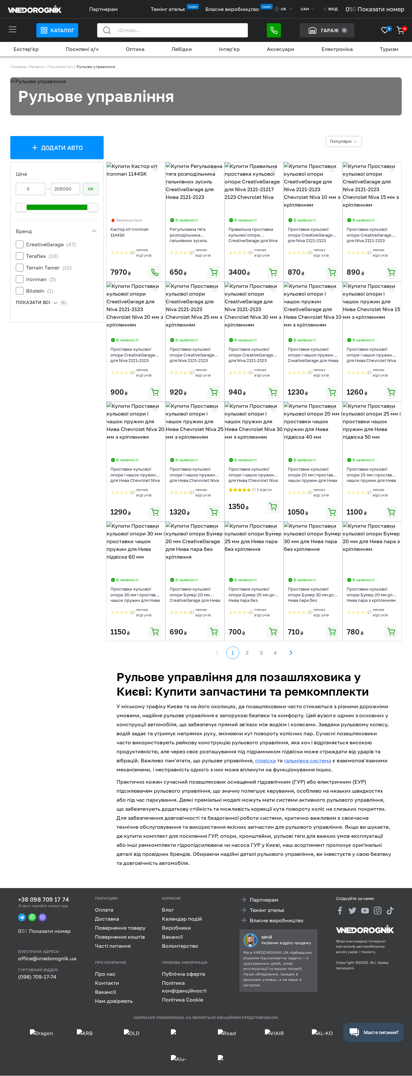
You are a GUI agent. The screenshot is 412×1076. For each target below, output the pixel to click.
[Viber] (42, 918)
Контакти (107, 983)
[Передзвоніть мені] (274, 30)
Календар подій (182, 918)
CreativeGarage (51, 244)
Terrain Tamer (49, 267)
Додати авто (62, 147)
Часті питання (113, 946)
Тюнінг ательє (168, 9)
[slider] (21, 207)
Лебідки (182, 49)
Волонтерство (180, 946)
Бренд (24, 231)
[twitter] (352, 911)
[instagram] (377, 911)
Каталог (62, 30)
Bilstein (39, 291)
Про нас (105, 974)
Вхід (333, 8)
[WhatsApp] (32, 918)
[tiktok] (390, 911)
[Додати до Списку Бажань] (155, 170)
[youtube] (365, 911)
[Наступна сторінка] (290, 652)
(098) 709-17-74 (37, 976)
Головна (18, 66)
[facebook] (340, 911)
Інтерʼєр (229, 49)
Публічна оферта (183, 974)
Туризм (389, 49)
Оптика (135, 49)
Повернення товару (120, 927)
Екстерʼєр (26, 49)
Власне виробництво (232, 9)
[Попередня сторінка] (217, 652)
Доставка (107, 918)
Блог (168, 909)
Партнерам (103, 9)
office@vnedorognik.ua (47, 958)
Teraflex (42, 256)
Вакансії (172, 937)
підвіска (265, 760)
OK (90, 188)
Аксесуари (280, 49)
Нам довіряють (114, 1001)
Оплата (104, 909)
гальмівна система (307, 760)
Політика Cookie (182, 999)
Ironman (41, 279)
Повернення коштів (120, 937)
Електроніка (337, 49)
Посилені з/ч (82, 49)
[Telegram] (22, 918)
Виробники (176, 927)
